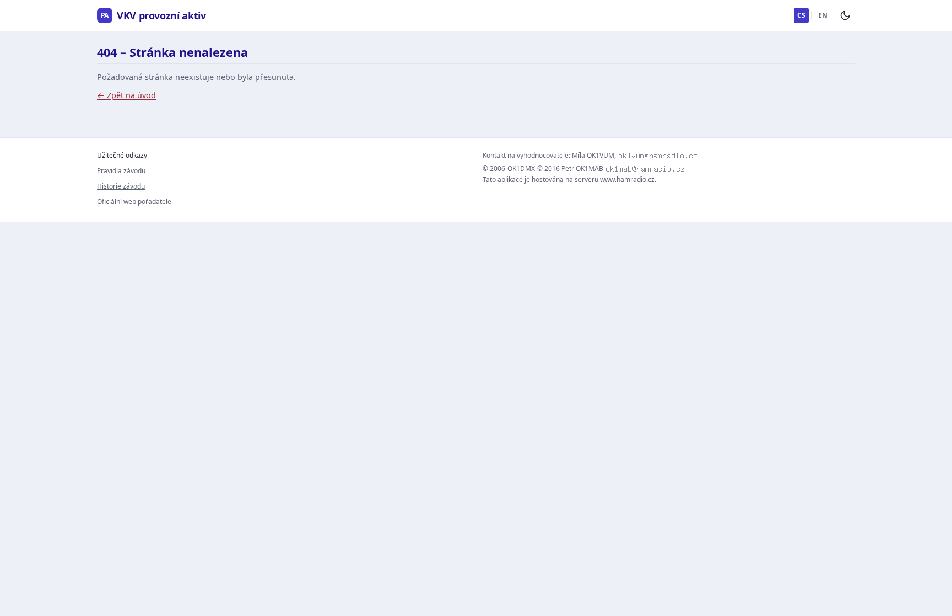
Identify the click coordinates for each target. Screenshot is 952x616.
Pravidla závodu (121, 170)
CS (801, 15)
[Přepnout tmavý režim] (845, 15)
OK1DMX (521, 168)
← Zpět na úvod (126, 95)
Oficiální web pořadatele (134, 201)
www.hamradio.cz (627, 179)
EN (822, 15)
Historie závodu (121, 186)
